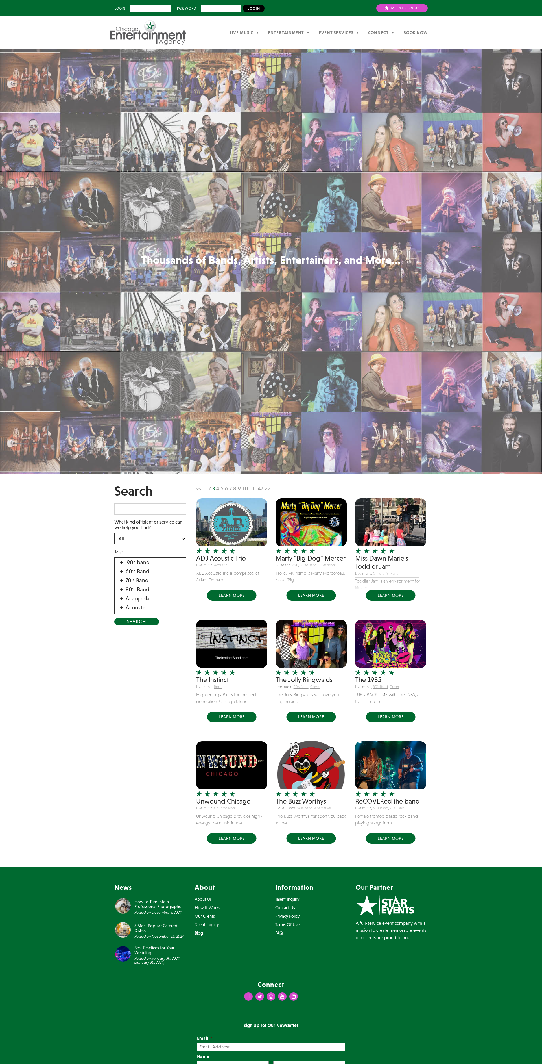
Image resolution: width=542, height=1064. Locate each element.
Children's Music (385, 573)
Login (120, 8)
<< (198, 488)
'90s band (304, 808)
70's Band (397, 808)
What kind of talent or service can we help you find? (148, 524)
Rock (218, 687)
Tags (118, 551)
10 (245, 488)
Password (186, 8)
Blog (199, 933)
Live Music (241, 32)
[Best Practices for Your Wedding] (123, 953)
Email (205, 1038)
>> (267, 488)
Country (220, 808)
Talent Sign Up (404, 8)
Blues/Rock (327, 565)
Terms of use (287, 924)
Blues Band (308, 565)
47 (260, 488)
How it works (207, 907)
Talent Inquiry (207, 924)
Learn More (232, 595)
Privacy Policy (287, 916)
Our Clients (205, 916)
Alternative (322, 808)
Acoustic (220, 565)
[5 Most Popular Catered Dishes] (123, 929)
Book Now (415, 32)
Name (203, 1056)
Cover (315, 687)
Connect (378, 32)
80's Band (301, 687)
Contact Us (285, 907)
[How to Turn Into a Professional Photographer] (123, 905)
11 (252, 488)
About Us (203, 899)
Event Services (336, 32)
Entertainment (286, 32)
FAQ (279, 933)
